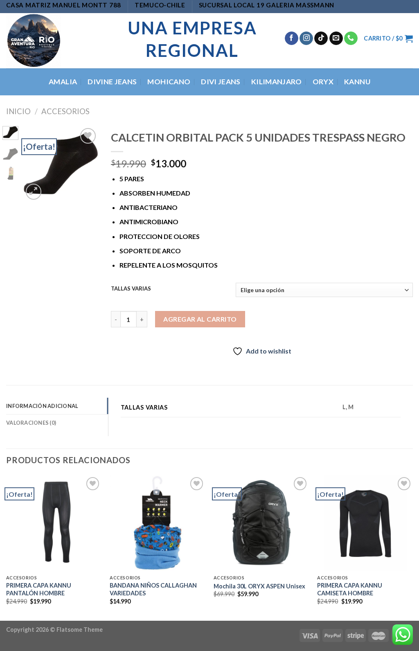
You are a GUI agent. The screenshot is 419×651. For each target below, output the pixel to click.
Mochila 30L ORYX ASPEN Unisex (259, 586)
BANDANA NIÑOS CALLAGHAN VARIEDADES (153, 589)
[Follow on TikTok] (321, 38)
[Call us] (351, 38)
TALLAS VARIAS (131, 289)
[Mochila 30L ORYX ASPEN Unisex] (261, 523)
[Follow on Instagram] (306, 38)
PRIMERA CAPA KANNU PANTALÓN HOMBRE (38, 589)
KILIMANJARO (276, 81)
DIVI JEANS (221, 81)
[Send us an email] (336, 38)
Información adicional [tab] (42, 406)
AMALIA (63, 81)
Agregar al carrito (200, 319)
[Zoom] (34, 192)
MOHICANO (168, 81)
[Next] (86, 164)
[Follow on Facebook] (291, 38)
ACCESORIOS (65, 111)
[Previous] (34, 164)
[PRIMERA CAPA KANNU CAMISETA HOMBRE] (365, 523)
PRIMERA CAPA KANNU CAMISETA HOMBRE (349, 589)
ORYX (323, 81)
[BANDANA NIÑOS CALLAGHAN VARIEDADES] (157, 523)
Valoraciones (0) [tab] (31, 422)
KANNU (357, 81)
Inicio (18, 111)
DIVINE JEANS (112, 81)
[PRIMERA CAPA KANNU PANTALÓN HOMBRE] (54, 523)
